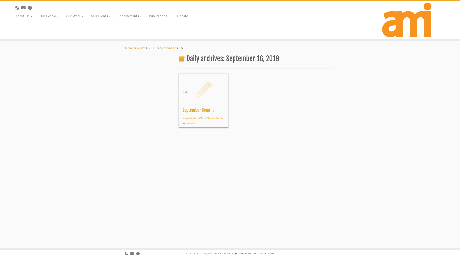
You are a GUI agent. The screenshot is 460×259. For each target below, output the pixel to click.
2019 (153, 48)
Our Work (74, 15)
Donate (182, 15)
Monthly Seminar (215, 117)
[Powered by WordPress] (235, 253)
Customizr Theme (264, 253)
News (141, 48)
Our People (48, 15)
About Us (22, 15)
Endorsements (129, 15)
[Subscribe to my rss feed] (18, 8)
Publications (158, 15)
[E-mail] (24, 8)
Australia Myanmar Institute (208, 253)
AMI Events (100, 15)
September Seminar (199, 110)
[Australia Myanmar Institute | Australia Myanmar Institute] (407, 20)
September (168, 48)
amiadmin (190, 123)
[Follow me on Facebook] (31, 8)
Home (129, 48)
